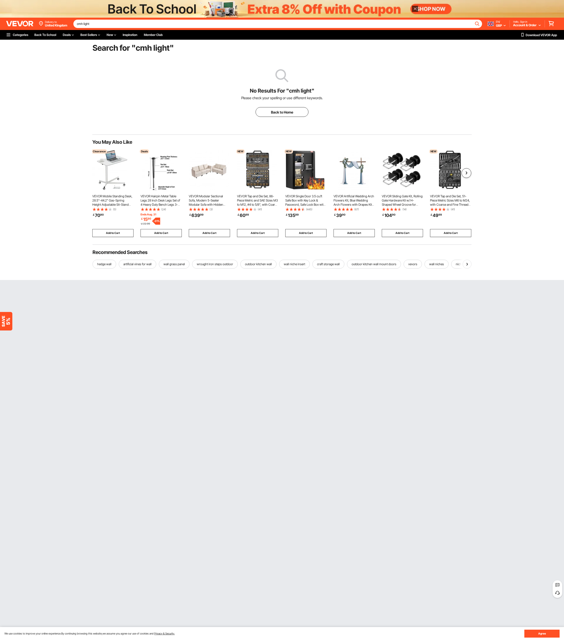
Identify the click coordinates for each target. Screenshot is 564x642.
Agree (542, 633)
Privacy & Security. (164, 633)
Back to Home (282, 112)
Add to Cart (113, 233)
